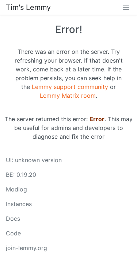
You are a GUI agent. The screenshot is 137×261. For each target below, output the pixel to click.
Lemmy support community (70, 86)
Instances (19, 204)
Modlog (16, 189)
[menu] (126, 7)
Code (13, 233)
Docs (13, 218)
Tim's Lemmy (28, 7)
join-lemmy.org (26, 247)
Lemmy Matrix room (68, 95)
